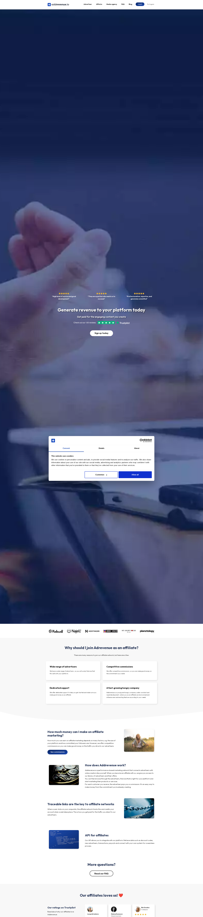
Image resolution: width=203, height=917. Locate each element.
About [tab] (136, 448)
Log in (140, 4)
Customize (99, 475)
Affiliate (99, 4)
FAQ (122, 4)
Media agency (111, 4)
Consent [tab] (66, 448)
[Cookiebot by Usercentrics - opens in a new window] (141, 440)
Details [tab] (101, 448)
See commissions (57, 752)
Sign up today (101, 333)
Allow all (135, 475)
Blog (130, 4)
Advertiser (88, 4)
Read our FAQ (101, 873)
